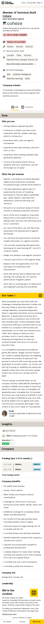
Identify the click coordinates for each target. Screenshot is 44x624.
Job (16, 107)
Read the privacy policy (9, 614)
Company (29, 107)
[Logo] (7, 2)
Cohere (7, 16)
